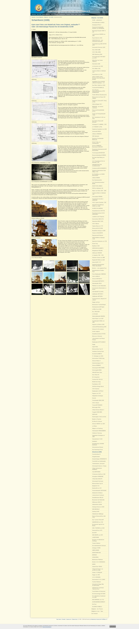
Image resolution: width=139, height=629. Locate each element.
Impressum (68, 619)
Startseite (33, 17)
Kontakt (63, 619)
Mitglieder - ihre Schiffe (48, 17)
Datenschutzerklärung (47, 626)
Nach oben (58, 619)
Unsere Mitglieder (39, 17)
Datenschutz (74, 619)
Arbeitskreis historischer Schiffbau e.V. (99, 619)
